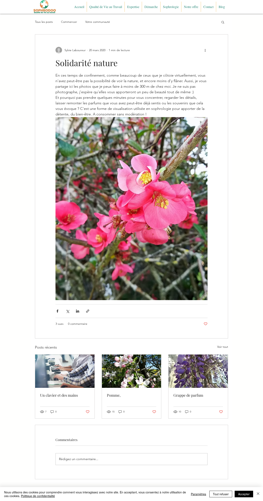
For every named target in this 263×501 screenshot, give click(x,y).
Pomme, (114, 395)
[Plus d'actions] (205, 50)
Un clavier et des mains (59, 395)
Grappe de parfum (188, 395)
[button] (223, 22)
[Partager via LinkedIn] (78, 311)
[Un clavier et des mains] (65, 371)
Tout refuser (221, 494)
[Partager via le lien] (88, 311)
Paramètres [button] (198, 494)
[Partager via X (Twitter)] (67, 311)
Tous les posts (44, 22)
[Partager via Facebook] (57, 311)
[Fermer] (258, 494)
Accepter (244, 494)
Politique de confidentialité (38, 496)
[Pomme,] (131, 371)
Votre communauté (97, 22)
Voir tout (222, 347)
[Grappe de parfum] (198, 371)
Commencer (69, 22)
